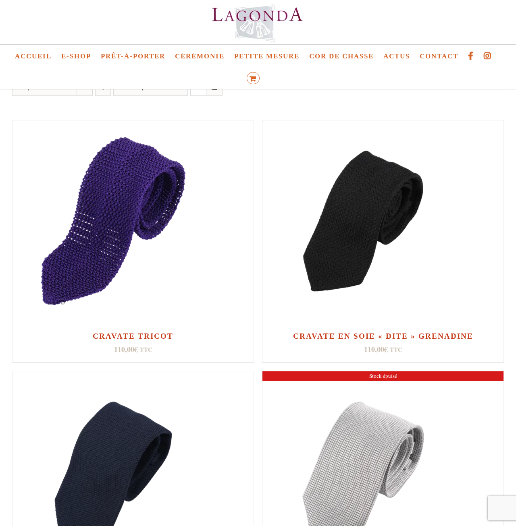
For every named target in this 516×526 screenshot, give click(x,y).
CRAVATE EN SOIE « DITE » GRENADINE (383, 336)
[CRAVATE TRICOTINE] (113, 377)
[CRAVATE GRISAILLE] (363, 377)
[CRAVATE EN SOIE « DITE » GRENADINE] (363, 126)
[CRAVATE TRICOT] (113, 126)
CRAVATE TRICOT (133, 336)
